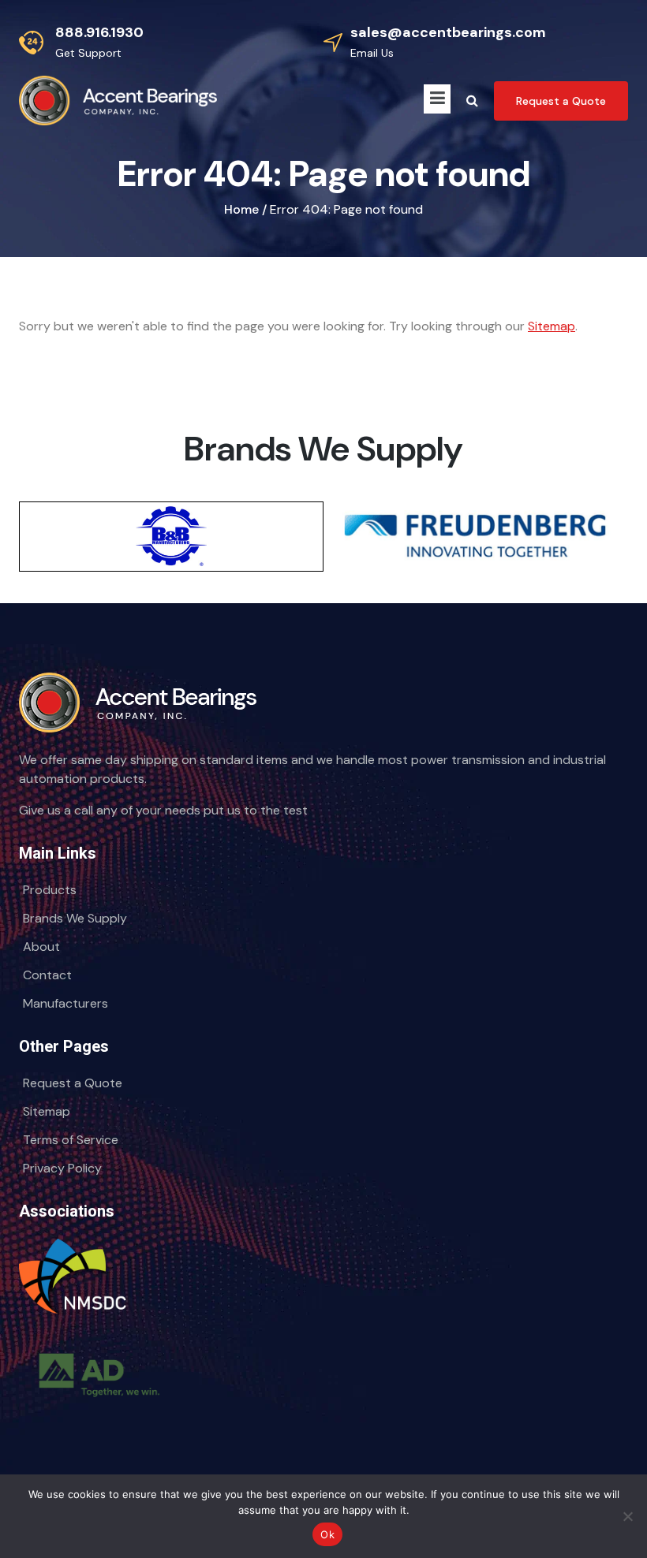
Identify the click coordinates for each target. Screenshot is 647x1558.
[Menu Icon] (437, 99)
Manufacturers (65, 1003)
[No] (627, 1516)
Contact (47, 975)
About (41, 946)
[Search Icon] (472, 100)
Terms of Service (70, 1139)
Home (241, 209)
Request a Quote (72, 1083)
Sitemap (551, 326)
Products (50, 890)
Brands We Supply (75, 918)
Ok (327, 1534)
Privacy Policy (62, 1168)
